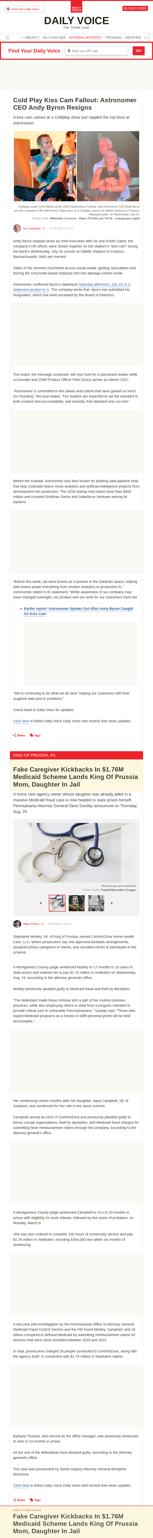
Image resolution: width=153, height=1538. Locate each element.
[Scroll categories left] (22, 37)
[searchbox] (28, 9)
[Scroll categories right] (148, 37)
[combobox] (25, 9)
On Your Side (54, 37)
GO (138, 51)
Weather (133, 37)
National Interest (85, 37)
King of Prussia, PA (34, 755)
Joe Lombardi (31, 228)
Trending (113, 37)
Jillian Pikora (31, 924)
